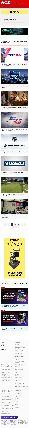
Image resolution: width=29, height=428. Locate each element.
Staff (2, 342)
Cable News (17, 380)
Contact (16, 396)
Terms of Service (18, 355)
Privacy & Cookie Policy (19, 356)
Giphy (16, 406)
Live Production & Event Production (7, 407)
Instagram (17, 407)
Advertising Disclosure (19, 353)
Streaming (17, 375)
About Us (17, 342)
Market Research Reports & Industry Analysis (20, 384)
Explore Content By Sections (20, 365)
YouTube (16, 401)
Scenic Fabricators (4, 374)
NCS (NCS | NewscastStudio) (17, 420)
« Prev (5, 224)
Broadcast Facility (4, 410)
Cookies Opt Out (18, 359)
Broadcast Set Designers (5, 372)
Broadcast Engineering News (20, 388)
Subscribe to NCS (18, 392)
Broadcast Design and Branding (7, 398)
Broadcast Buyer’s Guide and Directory (6, 365)
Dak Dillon (3, 348)
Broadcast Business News (20, 368)
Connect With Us (19, 390)
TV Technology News (5, 411)
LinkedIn (16, 403)
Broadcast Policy (18, 371)
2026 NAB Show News (5, 413)
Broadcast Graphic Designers (6, 377)
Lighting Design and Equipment (7, 375)
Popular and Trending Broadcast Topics (6, 391)
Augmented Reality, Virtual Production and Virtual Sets (6, 403)
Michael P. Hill (3, 344)
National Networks (18, 377)
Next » (14, 227)
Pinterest (16, 404)
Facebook (17, 398)
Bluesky (16, 399)
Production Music (4, 371)
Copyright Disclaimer (19, 350)
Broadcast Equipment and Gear (7, 408)
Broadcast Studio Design (5, 393)
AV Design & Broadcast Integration (7, 368)
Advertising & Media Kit (19, 346)
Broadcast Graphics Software (6, 379)
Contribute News (18, 395)
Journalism (17, 374)
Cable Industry (17, 379)
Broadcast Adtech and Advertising (21, 386)
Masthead (17, 344)
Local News (17, 382)
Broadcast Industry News (19, 369)
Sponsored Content (18, 352)
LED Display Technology (5, 369)
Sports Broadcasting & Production (7, 405)
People (16, 372)
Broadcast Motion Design (5, 396)
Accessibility (17, 358)
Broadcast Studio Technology (6, 395)
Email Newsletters (18, 393)
